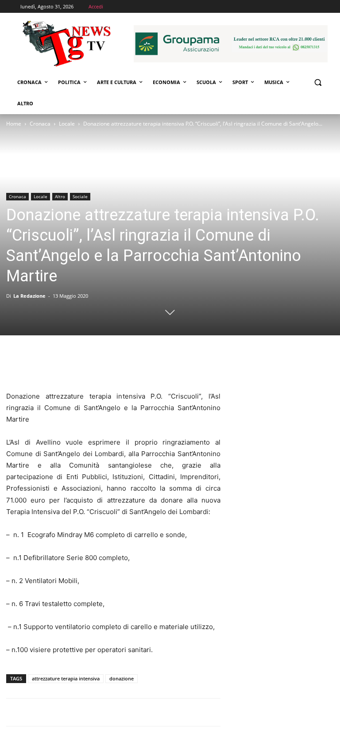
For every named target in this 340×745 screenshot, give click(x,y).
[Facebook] (15, 365)
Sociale (80, 196)
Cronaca (40, 123)
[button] (317, 82)
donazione (121, 678)
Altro (60, 196)
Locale (67, 123)
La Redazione (29, 295)
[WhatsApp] (76, 365)
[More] (97, 365)
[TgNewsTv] (66, 45)
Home (13, 123)
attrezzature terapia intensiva (66, 678)
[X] (35, 365)
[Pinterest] (56, 365)
